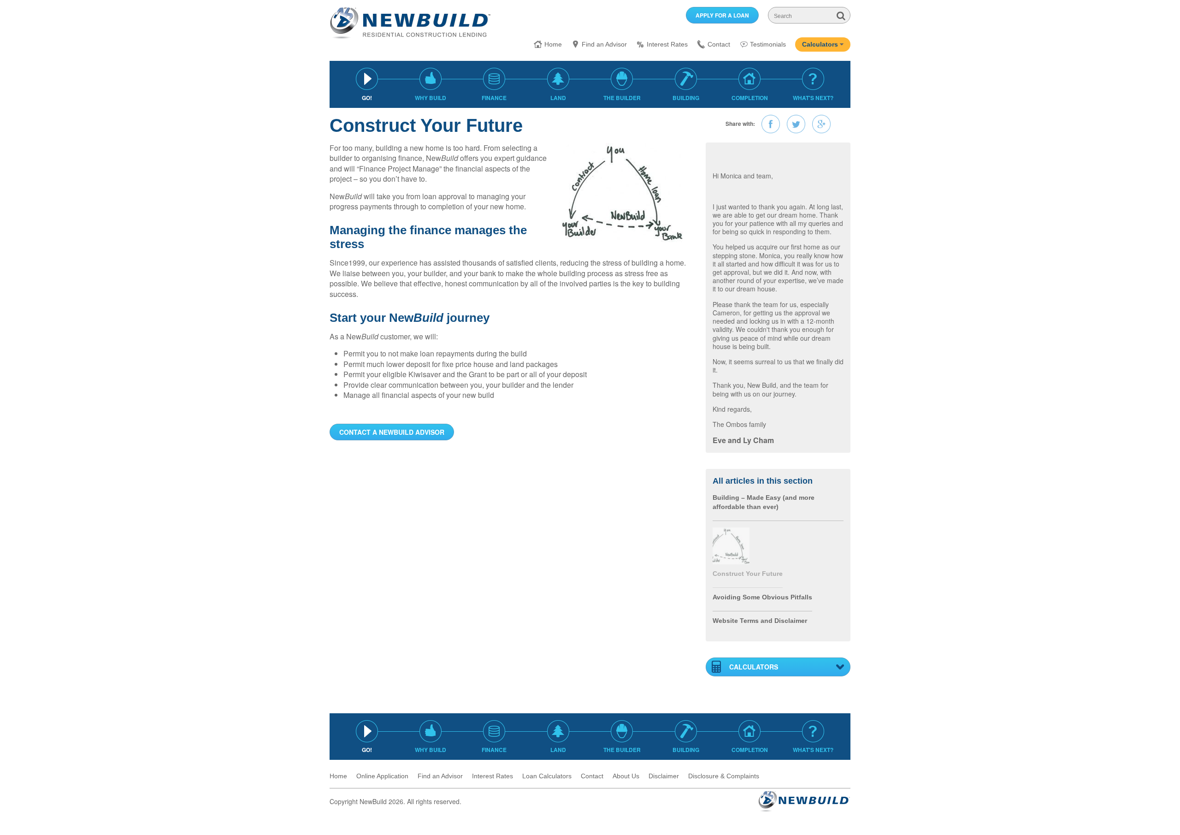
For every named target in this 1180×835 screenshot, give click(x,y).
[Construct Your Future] (731, 544)
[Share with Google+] (821, 124)
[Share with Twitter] (796, 124)
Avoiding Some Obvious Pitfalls (762, 597)
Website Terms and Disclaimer (760, 620)
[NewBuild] (410, 22)
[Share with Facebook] (770, 124)
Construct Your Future (748, 573)
